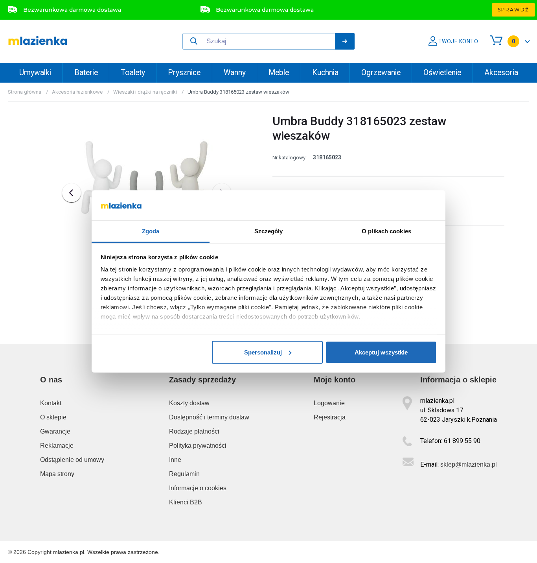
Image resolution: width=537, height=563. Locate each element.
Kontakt (50, 403)
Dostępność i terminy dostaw (209, 417)
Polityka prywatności (197, 445)
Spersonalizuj (263, 352)
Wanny (235, 72)
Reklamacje (57, 445)
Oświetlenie (442, 72)
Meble (278, 72)
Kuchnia (325, 72)
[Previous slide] (71, 192)
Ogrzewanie (381, 72)
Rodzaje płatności (194, 431)
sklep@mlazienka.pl (468, 464)
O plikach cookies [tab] (386, 231)
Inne (175, 459)
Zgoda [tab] (151, 231)
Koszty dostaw (189, 403)
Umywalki (35, 72)
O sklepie (53, 417)
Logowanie (329, 403)
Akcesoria (501, 72)
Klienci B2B (185, 502)
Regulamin (184, 474)
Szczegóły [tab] (268, 231)
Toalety (133, 72)
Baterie (86, 72)
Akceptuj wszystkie (381, 352)
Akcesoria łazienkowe (77, 92)
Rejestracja (330, 417)
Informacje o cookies (197, 488)
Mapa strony (57, 474)
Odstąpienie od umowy (72, 459)
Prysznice (184, 72)
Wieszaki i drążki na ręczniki (145, 92)
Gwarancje (55, 431)
